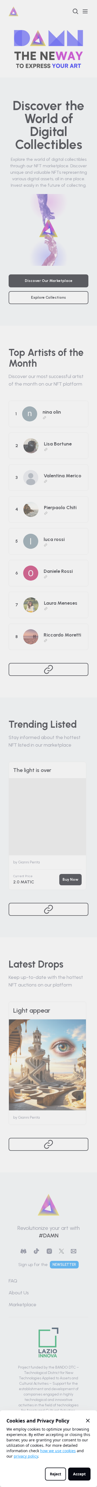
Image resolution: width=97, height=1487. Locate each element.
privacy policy (26, 1456)
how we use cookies (58, 1450)
